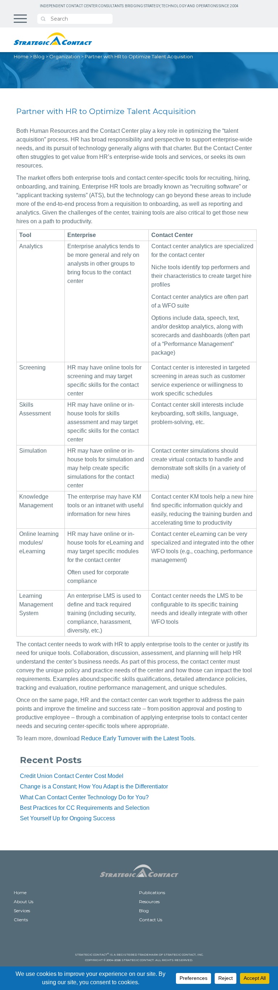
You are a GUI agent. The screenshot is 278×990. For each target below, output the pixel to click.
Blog (39, 56)
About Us (23, 901)
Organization (64, 56)
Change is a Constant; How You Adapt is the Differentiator (94, 786)
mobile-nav (20, 18)
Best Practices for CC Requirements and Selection (84, 808)
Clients (21, 919)
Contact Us (150, 919)
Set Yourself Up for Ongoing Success (67, 818)
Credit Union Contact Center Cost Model (71, 776)
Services (22, 910)
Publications (152, 892)
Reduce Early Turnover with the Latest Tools (137, 738)
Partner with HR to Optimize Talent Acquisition (139, 56)
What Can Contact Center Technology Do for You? (84, 797)
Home (21, 56)
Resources (149, 901)
